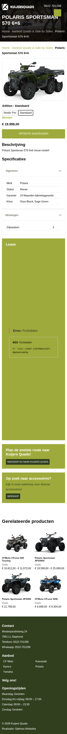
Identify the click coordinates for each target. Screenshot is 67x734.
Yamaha (8, 671)
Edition (7, 106)
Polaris (39, 666)
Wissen (7, 117)
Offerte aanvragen (33, 133)
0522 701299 (52, 5)
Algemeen (12, 170)
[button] (7, 79)
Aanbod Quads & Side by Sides (32, 31)
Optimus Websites (25, 728)
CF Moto (8, 661)
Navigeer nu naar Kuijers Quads (27, 461)
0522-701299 (21, 642)
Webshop (13, 496)
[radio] (10, 112)
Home (6, 31)
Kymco (7, 666)
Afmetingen (11, 215)
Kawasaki (41, 661)
